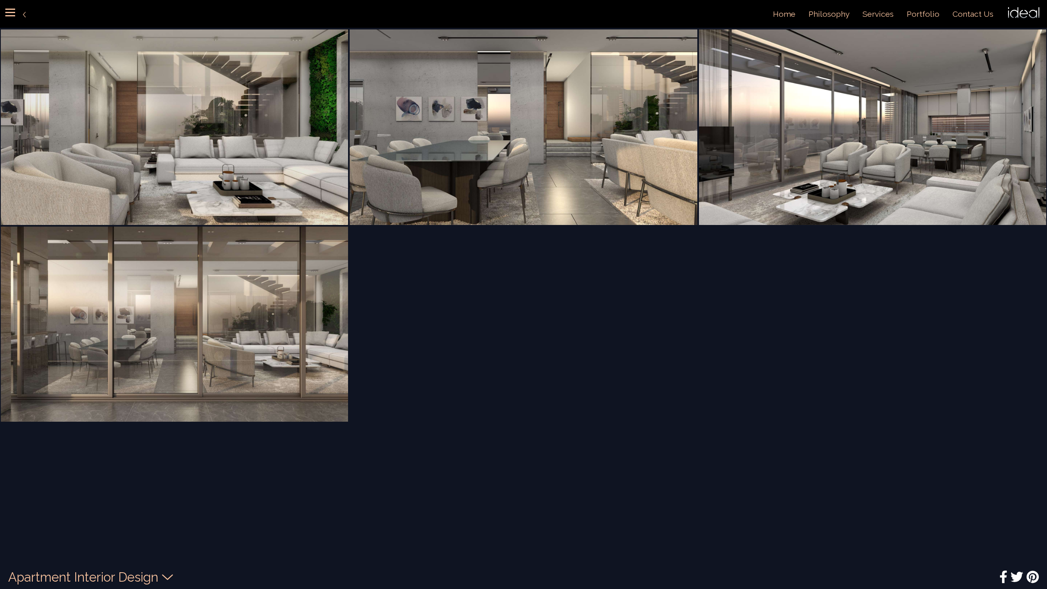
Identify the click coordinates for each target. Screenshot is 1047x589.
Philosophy (829, 13)
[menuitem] (784, 13)
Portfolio (923, 13)
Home (784, 13)
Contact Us (973, 13)
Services (878, 13)
